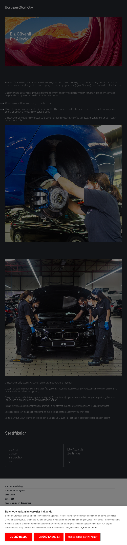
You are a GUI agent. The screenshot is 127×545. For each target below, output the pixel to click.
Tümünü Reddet (18, 537)
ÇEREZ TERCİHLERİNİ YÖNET (83, 537)
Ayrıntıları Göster (89, 527)
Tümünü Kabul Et (48, 537)
